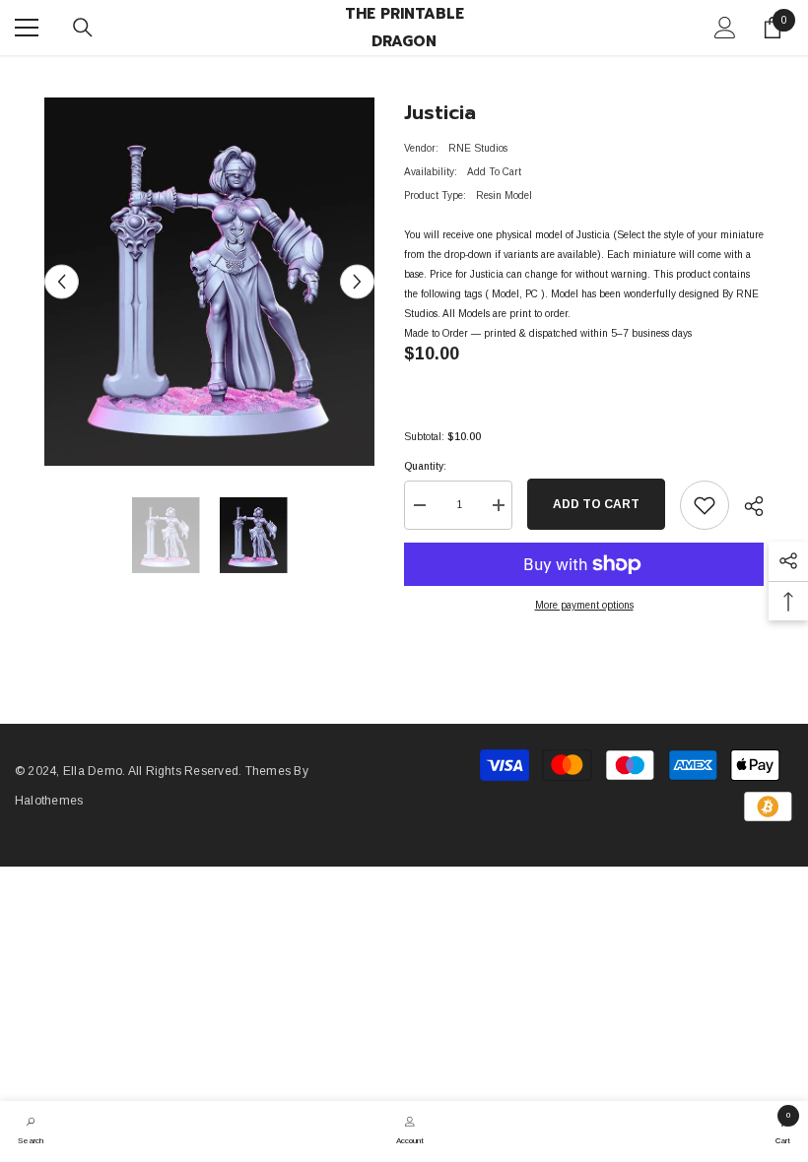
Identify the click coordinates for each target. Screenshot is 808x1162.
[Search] (83, 27)
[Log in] (725, 27)
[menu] (26, 27)
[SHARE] (746, 506)
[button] (61, 281)
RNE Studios (477, 148)
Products (113, 74)
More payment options (584, 605)
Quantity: (425, 466)
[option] (209, 281)
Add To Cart (596, 504)
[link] (30, 1128)
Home (57, 74)
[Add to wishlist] (704, 505)
